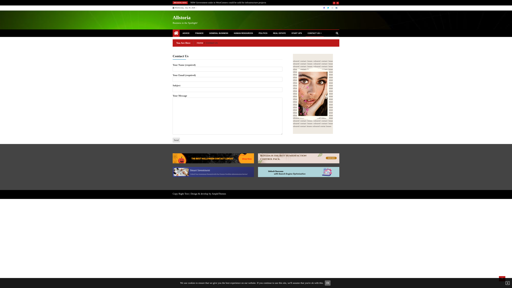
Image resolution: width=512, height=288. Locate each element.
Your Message (180, 95)
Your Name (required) (184, 65)
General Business (218, 33)
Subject (176, 85)
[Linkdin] (336, 8)
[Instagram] (333, 8)
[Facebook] (324, 8)
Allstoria (182, 17)
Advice (186, 33)
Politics (263, 33)
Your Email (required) (184, 75)
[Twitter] (328, 8)
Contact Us (314, 33)
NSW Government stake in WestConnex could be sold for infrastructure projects (228, 2)
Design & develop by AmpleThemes (208, 193)
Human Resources (243, 33)
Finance (199, 33)
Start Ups (296, 33)
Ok (327, 283)
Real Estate (279, 33)
